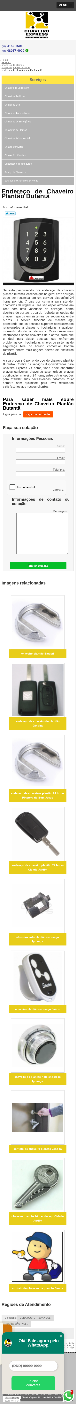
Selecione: (11, 1317)
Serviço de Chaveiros (15, 172)
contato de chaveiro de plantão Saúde (37, 1288)
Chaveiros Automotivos (17, 113)
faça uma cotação (38, 414)
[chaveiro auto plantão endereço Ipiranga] (37, 906)
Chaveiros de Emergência (17, 121)
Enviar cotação (38, 565)
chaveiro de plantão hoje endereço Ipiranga (37, 1079)
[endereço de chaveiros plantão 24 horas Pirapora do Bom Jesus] (37, 762)
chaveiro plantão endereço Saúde (37, 1009)
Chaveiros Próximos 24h (17, 138)
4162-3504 (14, 46)
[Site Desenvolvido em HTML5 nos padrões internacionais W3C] (11, 1400)
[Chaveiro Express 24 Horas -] (38, 19)
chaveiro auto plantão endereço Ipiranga (37, 939)
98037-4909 (15, 51)
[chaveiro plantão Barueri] (37, 622)
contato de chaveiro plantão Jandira (37, 1148)
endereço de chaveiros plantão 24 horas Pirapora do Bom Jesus (38, 795)
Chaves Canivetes (14, 147)
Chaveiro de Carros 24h (16, 88)
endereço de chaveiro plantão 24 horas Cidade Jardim (38, 867)
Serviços (38, 79)
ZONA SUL (44, 1317)
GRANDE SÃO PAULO (16, 1323)
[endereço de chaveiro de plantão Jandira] (37, 690)
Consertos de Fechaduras (18, 163)
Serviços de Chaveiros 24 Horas (21, 180)
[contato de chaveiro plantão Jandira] (37, 1117)
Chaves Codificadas (15, 155)
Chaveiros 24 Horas (15, 96)
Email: (61, 457)
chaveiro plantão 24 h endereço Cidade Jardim (37, 1218)
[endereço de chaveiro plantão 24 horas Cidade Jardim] (37, 834)
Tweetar (10, 213)
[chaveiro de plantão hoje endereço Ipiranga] (37, 1045)
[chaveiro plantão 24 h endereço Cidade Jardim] (37, 1185)
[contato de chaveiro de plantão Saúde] (37, 1257)
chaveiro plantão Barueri (37, 653)
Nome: (61, 446)
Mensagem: (60, 511)
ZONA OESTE (27, 1317)
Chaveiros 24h (12, 104)
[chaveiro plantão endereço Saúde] (37, 978)
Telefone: (59, 469)
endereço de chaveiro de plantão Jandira (38, 723)
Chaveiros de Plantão (15, 130)
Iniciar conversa (33, 1383)
